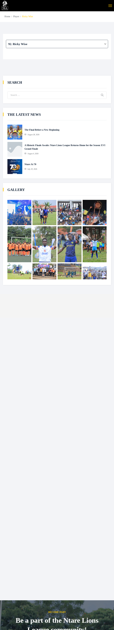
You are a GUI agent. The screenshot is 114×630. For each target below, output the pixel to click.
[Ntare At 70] (14, 166)
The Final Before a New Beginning (41, 130)
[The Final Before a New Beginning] (14, 132)
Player (16, 16)
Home (7, 16)
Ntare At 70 (30, 164)
